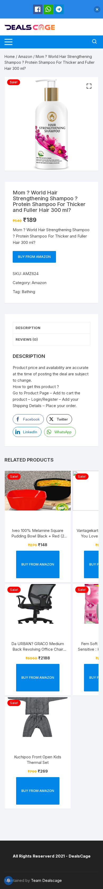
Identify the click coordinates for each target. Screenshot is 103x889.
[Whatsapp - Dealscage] (48, 9)
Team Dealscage (46, 880)
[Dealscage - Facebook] (38, 9)
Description (28, 328)
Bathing (28, 291)
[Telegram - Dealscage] (59, 9)
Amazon (25, 56)
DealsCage (80, 856)
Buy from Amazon (34, 257)
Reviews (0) (27, 339)
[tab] (51, 328)
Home (9, 56)
